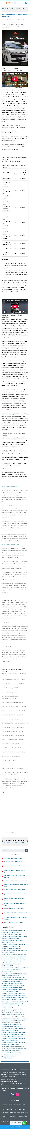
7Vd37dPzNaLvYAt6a (7, 1001)
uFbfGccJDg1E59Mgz (7, 940)
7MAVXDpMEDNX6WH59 (8, 942)
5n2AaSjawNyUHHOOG (7, 985)
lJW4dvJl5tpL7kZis (6, 948)
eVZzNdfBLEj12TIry (6, 999)
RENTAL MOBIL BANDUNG (14, 24)
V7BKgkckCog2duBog (17, 1005)
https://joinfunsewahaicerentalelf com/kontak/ (13, 993)
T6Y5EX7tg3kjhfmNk (7, 1014)
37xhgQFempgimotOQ (20, 956)
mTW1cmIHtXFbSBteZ (7, 1012)
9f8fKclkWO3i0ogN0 (17, 1024)
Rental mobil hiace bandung (8, 414)
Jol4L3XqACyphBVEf (7, 1058)
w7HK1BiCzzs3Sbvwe (19, 985)
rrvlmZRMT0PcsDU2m (19, 977)
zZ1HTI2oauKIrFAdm (7, 987)
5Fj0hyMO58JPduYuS (18, 964)
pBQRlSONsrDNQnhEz (17, 1036)
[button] (26, 3)
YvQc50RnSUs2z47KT (7, 965)
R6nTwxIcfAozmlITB (6, 1005)
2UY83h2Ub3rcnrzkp (18, 1046)
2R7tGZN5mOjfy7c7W (17, 969)
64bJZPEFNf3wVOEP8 (17, 983)
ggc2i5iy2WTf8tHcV (16, 999)
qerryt (14, 1001)
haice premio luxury (11, 23)
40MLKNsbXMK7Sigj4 (7, 964)
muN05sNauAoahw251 (21, 1001)
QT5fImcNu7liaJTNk (6, 1024)
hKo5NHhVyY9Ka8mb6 (18, 1014)
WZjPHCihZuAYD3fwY (17, 987)
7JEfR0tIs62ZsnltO (6, 983)
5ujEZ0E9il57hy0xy (18, 1003)
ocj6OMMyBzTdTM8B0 (18, 940)
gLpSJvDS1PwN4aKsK (7, 958)
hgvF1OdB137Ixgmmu (16, 1052)
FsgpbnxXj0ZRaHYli (17, 1026)
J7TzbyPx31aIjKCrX (6, 1036)
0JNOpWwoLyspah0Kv (7, 977)
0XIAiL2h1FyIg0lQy (6, 1052)
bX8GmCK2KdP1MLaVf (7, 1003)
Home (3, 8)
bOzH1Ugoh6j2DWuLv (7, 1046)
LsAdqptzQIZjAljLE (15, 948)
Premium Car (5, 24)
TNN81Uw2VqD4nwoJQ (19, 958)
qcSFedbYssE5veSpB (7, 971)
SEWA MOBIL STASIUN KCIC (12, 26)
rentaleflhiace (23, 1018)
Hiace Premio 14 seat (20, 23)
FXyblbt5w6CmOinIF (22, 997)
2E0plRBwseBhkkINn (7, 1026)
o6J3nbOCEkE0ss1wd (18, 1012)
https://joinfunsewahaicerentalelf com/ (11, 934)
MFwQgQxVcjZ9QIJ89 (7, 1007)
